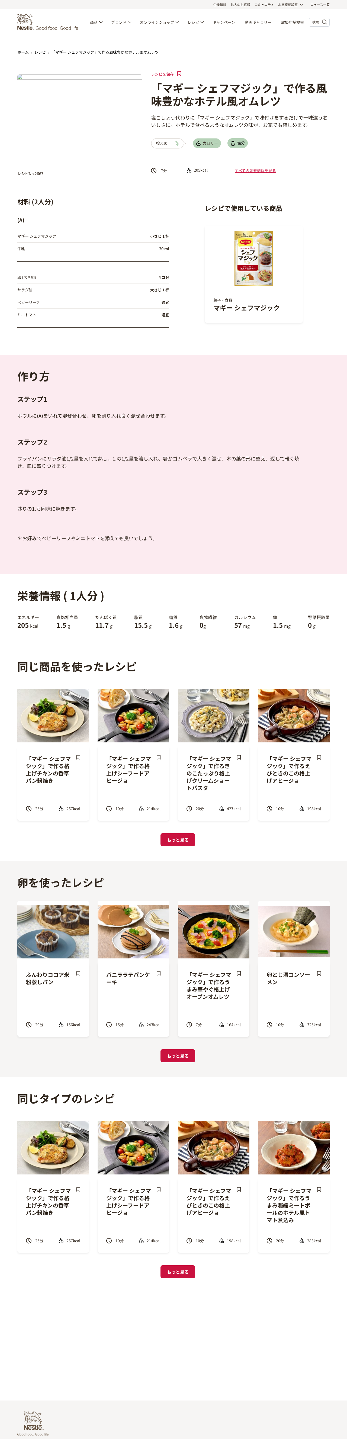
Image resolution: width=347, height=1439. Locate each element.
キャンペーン (224, 22)
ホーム (23, 52)
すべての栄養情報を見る (255, 170)
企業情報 (219, 4)
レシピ (193, 22)
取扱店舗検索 (292, 22)
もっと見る (178, 839)
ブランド (118, 22)
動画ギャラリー (258, 22)
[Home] (49, 22)
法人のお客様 (240, 4)
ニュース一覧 (320, 4)
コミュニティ (264, 4)
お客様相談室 (288, 4)
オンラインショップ (157, 22)
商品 (94, 22)
